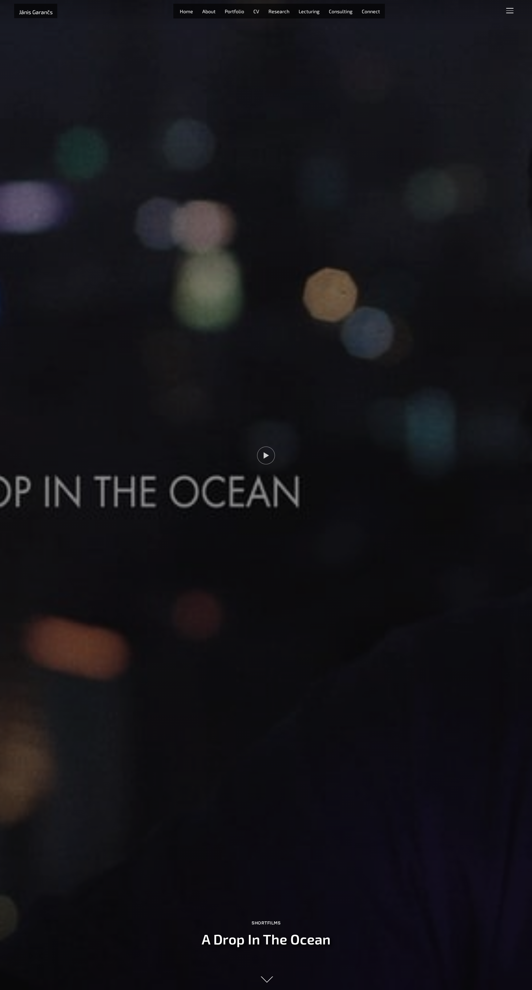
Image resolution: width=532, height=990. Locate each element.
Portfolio (234, 11)
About (209, 11)
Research (278, 11)
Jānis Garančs (36, 12)
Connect (371, 11)
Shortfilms (266, 923)
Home (186, 11)
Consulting (341, 11)
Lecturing (309, 11)
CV (256, 11)
